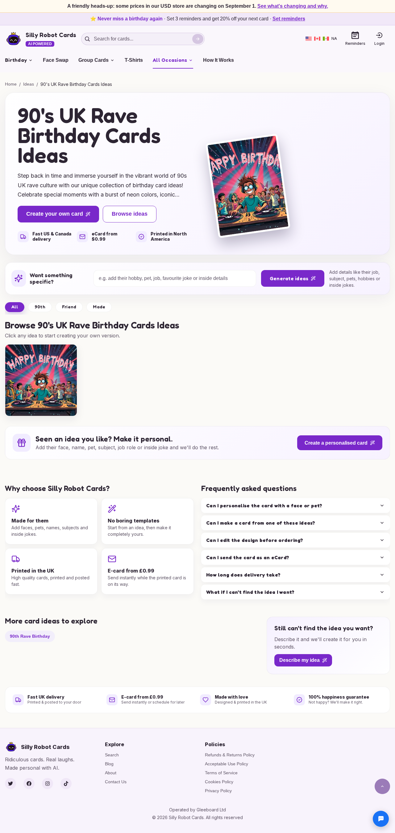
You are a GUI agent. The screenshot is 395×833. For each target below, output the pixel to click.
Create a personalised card (336, 443)
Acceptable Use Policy (226, 763)
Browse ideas (130, 214)
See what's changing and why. (292, 6)
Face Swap (56, 60)
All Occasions (170, 60)
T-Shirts (134, 60)
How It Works (218, 60)
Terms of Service (221, 772)
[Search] (197, 39)
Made (99, 306)
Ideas (28, 84)
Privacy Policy (218, 790)
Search (112, 754)
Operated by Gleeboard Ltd (197, 809)
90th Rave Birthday (30, 636)
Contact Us (116, 781)
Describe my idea (299, 660)
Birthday (16, 60)
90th (40, 306)
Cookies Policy (219, 781)
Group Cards (93, 60)
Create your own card (54, 214)
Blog (109, 763)
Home (11, 84)
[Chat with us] (381, 819)
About (110, 772)
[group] (41, 380)
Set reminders (288, 18)
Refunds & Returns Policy (230, 754)
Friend (69, 306)
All (14, 306)
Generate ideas (289, 278)
